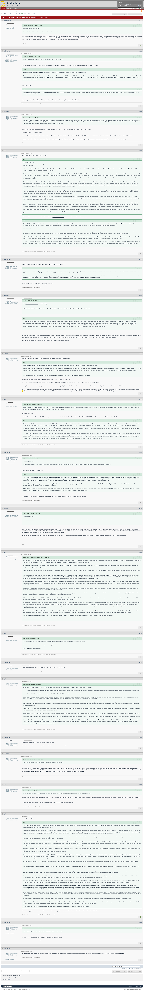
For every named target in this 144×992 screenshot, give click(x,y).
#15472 (140, 633)
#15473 (140, 662)
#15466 (140, 295)
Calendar (15, 8)
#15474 (140, 679)
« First (11, 13)
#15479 (140, 922)
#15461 (140, 20)
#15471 (140, 552)
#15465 (140, 259)
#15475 (140, 737)
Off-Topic (16, 10)
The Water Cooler (23, 10)
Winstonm (7, 51)
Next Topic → (139, 968)
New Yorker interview (30, 416)
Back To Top (4, 989)
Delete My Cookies (17, 989)
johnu (6, 353)
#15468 (140, 399)
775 (25, 13)
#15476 (140, 753)
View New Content (136, 10)
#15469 (140, 452)
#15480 (140, 948)
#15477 (140, 784)
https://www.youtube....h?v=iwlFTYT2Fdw (32, 132)
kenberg (6, 111)
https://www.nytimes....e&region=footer (31, 618)
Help (140, 5)
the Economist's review (58, 217)
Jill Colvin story (89, 687)
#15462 (140, 51)
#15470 (140, 508)
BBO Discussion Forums (6, 10)
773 (19, 13)
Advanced (143, 8)
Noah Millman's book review (31, 155)
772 (16, 13)
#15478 (140, 814)
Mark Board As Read (26, 989)
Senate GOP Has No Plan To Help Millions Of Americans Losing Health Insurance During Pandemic (46, 358)
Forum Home (10, 989)
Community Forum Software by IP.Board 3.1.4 (133, 989)
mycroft (8, 979)
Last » (33, 13)
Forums (3, 8)
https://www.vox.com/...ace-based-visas (31, 648)
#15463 (140, 111)
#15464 (140, 150)
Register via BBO (124, 5)
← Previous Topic (124, 968)
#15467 (140, 353)
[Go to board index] (11, 3)
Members (9, 8)
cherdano (7, 662)
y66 (5, 150)
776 (28, 13)
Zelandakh (7, 20)
